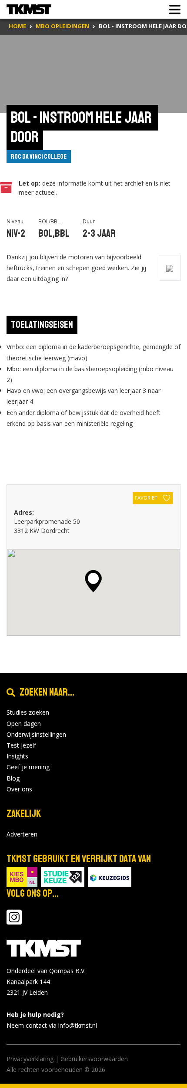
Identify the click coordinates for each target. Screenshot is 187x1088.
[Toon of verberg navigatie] (172, 9)
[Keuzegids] (109, 876)
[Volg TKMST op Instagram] (14, 921)
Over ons (19, 789)
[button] (93, 581)
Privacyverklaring (30, 1059)
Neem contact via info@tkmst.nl (52, 1025)
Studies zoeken (28, 712)
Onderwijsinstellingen (36, 734)
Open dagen (24, 723)
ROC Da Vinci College (39, 156)
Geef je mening (28, 767)
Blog (13, 778)
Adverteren (22, 834)
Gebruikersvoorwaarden (94, 1059)
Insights (17, 756)
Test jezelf (21, 745)
